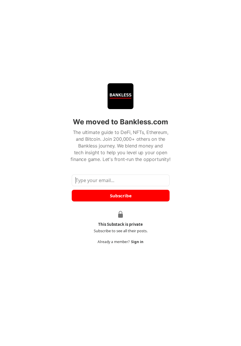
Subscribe (120, 196)
